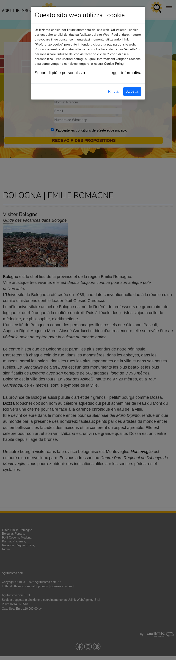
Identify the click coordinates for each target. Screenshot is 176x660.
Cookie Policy (113, 63)
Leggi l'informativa (124, 72)
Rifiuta (113, 91)
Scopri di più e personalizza (60, 72)
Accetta (132, 91)
